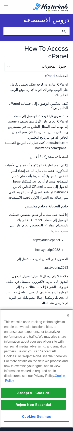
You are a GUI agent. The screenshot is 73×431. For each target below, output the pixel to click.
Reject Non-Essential (33, 404)
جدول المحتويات (54, 66)
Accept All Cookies (33, 393)
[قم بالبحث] (64, 31)
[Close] (67, 315)
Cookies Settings (36, 416)
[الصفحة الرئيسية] (50, 7)
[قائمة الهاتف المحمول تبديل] (6, 7)
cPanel (50, 76)
